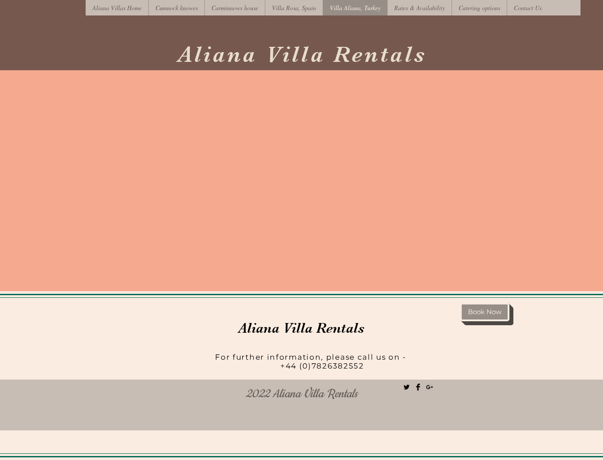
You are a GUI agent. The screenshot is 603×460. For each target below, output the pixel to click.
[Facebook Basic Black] (418, 387)
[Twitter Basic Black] (406, 387)
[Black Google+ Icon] (429, 387)
